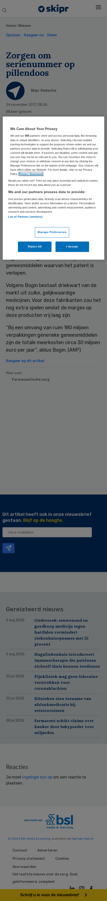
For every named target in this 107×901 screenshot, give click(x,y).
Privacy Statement (31, 173)
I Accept (72, 246)
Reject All (35, 246)
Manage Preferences (52, 232)
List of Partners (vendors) (25, 216)
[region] (54, 188)
